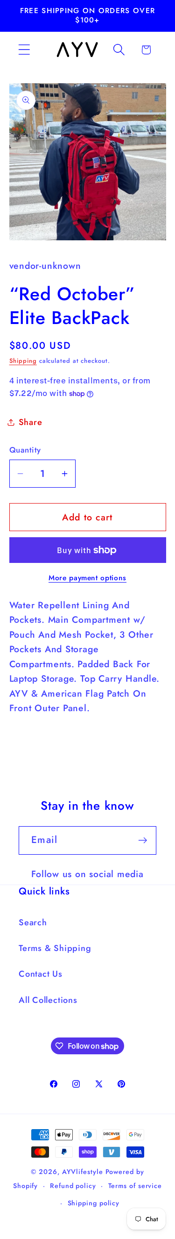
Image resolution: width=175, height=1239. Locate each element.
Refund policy (73, 1185)
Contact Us (41, 974)
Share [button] (30, 422)
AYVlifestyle (82, 1171)
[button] (24, 49)
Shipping (23, 360)
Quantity (25, 450)
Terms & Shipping (55, 948)
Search (33, 922)
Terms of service (135, 1185)
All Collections (48, 1000)
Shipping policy (94, 1203)
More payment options (87, 578)
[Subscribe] (142, 840)
